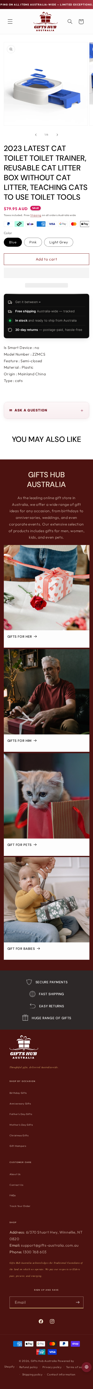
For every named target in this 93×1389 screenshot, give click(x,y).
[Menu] (10, 21)
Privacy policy (52, 1367)
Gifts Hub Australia (44, 1361)
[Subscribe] (77, 1302)
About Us (15, 1174)
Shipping (35, 215)
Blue (13, 242)
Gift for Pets (19, 845)
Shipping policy (32, 1374)
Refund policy (28, 1367)
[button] (46, 273)
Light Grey (58, 242)
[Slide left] (36, 135)
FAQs (13, 1195)
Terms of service (77, 1367)
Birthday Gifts (18, 1093)
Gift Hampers (18, 1146)
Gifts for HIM (19, 741)
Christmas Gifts (19, 1135)
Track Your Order (20, 1206)
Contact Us (16, 1184)
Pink (33, 242)
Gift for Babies (21, 949)
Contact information (61, 1374)
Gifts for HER (19, 637)
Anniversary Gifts (20, 1103)
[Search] (69, 21)
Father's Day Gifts (21, 1114)
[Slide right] (57, 135)
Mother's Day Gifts (21, 1124)
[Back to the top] (87, 1367)
